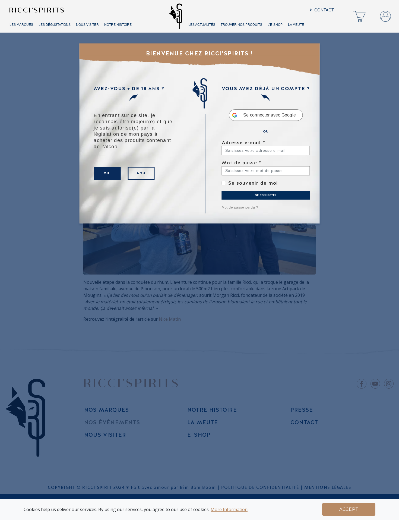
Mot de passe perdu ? (240, 207)
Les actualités (201, 25)
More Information (229, 509)
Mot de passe (242, 162)
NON (141, 173)
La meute (296, 25)
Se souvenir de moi (253, 183)
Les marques (21, 25)
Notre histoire (118, 25)
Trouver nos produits (241, 25)
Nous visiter (87, 25)
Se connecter (265, 195)
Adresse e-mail (243, 142)
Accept (349, 509)
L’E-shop (275, 25)
